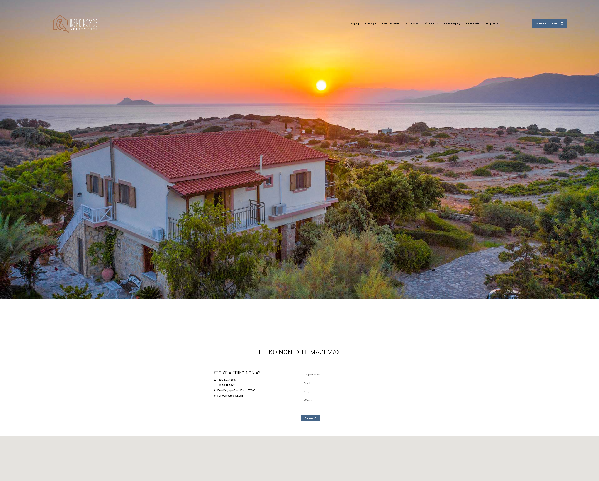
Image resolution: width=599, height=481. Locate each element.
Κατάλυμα (370, 23)
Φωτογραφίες (452, 23)
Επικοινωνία (473, 23)
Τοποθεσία (412, 23)
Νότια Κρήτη (431, 23)
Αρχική (355, 23)
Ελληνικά (491, 23)
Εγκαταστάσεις (390, 23)
